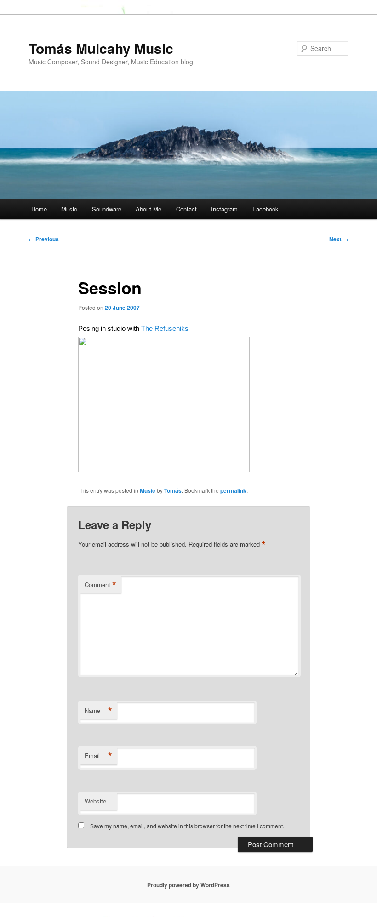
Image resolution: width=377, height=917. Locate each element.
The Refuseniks (164, 328)
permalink (233, 490)
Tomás (173, 490)
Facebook (265, 209)
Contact (186, 209)
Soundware (106, 209)
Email (98, 755)
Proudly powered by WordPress (188, 885)
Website (95, 801)
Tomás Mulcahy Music (101, 48)
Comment (100, 584)
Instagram (224, 209)
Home (39, 209)
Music (69, 209)
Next (338, 239)
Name (98, 710)
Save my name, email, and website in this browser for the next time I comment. (187, 826)
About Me (148, 209)
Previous (44, 239)
